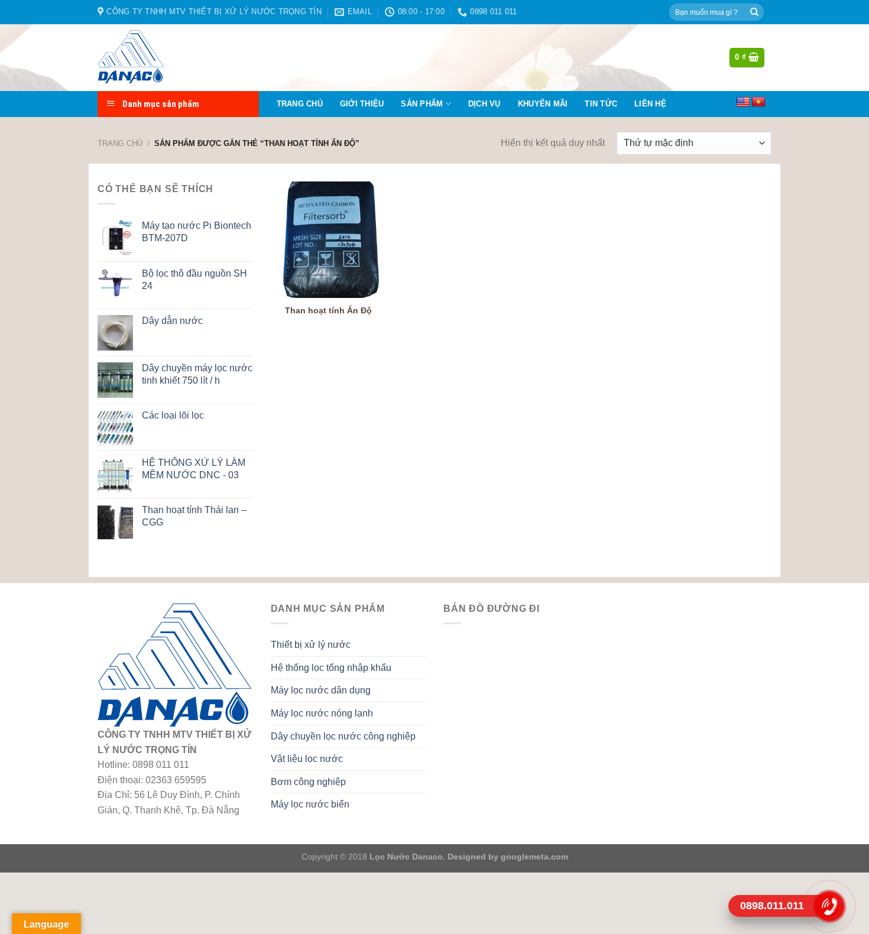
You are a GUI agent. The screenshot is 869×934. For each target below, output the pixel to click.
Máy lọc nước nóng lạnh (322, 713)
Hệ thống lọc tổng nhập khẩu (331, 668)
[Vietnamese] (758, 102)
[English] (743, 102)
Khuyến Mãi (543, 104)
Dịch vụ (484, 104)
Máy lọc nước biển (310, 804)
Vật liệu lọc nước (307, 759)
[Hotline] (829, 905)
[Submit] (754, 12)
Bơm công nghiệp (308, 782)
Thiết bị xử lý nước (311, 645)
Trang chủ (300, 104)
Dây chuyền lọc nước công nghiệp (343, 736)
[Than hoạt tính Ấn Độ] (328, 239)
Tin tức (601, 104)
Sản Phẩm (422, 104)
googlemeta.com (533, 856)
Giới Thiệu (362, 104)
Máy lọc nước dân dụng (321, 690)
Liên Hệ (650, 104)
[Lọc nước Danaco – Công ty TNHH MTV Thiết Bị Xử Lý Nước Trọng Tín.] (156, 57)
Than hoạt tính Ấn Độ (328, 310)
